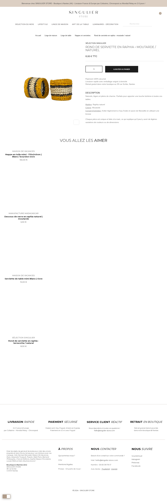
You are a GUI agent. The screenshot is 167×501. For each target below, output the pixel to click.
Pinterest (135, 462)
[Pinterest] (22, 14)
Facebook (136, 466)
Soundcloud (137, 456)
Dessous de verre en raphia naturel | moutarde (23, 218)
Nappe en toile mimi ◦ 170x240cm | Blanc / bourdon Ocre (23, 155)
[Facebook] (17, 14)
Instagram (136, 459)
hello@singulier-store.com (104, 431)
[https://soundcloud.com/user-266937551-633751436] (30, 14)
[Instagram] (26, 14)
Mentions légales (65, 464)
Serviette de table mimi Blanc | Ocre (23, 279)
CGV (60, 460)
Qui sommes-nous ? (66, 456)
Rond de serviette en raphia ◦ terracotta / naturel (23, 342)
